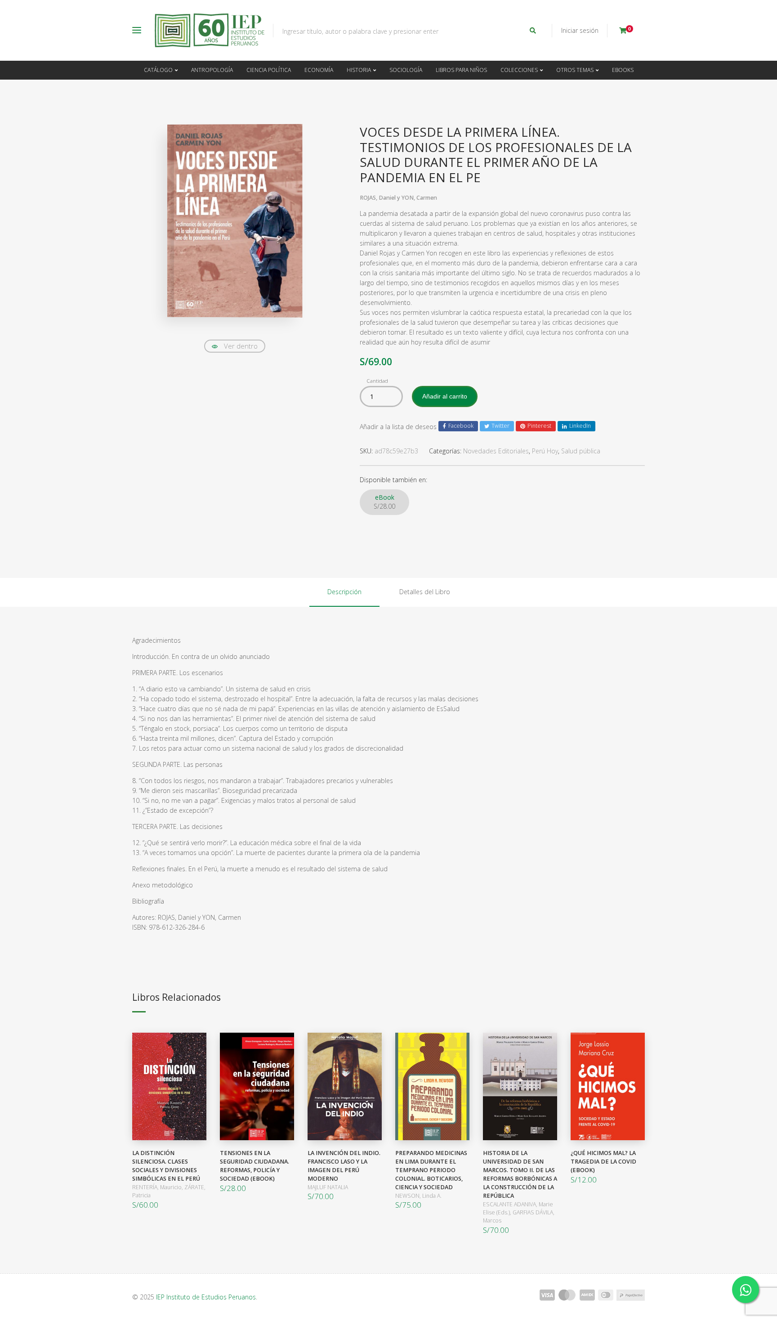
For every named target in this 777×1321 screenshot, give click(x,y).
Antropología (212, 70)
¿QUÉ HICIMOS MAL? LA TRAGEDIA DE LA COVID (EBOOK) (603, 1161)
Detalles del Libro (424, 591)
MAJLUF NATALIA (328, 1187)
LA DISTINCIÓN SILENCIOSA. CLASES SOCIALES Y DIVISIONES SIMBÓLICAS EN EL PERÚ (166, 1165)
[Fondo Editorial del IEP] (209, 30)
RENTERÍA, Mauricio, (158, 1187)
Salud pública (580, 451)
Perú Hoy (545, 451)
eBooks (623, 70)
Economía (318, 70)
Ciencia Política (268, 70)
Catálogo (158, 70)
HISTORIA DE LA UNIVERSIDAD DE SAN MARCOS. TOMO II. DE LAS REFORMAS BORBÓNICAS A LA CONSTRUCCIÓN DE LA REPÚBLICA (520, 1174)
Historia (359, 70)
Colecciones (519, 70)
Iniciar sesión (579, 30)
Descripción (344, 591)
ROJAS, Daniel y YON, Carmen (398, 198)
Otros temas (575, 70)
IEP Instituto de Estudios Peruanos (206, 1297)
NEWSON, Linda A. (418, 1196)
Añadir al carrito (444, 396)
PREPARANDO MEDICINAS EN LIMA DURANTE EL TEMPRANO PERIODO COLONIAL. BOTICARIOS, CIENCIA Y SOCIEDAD (431, 1170)
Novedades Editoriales (496, 451)
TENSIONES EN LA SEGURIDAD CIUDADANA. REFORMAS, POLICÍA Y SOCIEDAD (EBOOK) (254, 1165)
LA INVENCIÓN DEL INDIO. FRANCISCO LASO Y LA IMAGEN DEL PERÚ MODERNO (344, 1165)
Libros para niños (461, 70)
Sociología (405, 70)
